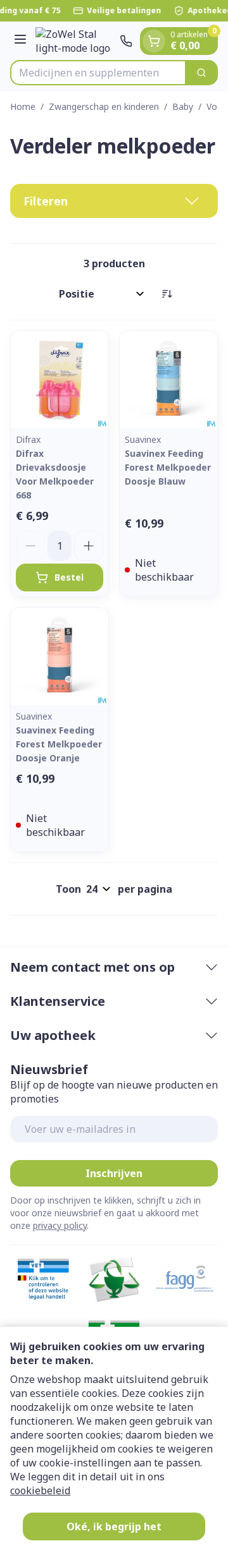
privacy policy (60, 1225)
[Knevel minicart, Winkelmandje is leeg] (153, 41)
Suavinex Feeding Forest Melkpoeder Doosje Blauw (168, 467)
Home (22, 106)
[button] (114, 201)
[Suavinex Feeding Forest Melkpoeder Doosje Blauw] (168, 379)
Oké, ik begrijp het (114, 1526)
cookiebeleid (40, 1490)
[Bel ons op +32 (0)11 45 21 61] (126, 41)
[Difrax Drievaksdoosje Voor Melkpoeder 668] (59, 379)
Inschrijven (114, 1173)
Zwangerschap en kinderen (104, 106)
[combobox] (98, 72)
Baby (182, 106)
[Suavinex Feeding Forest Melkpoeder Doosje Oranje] (59, 656)
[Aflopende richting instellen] (166, 294)
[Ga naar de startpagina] (75, 41)
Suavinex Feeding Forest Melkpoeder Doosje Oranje (59, 744)
